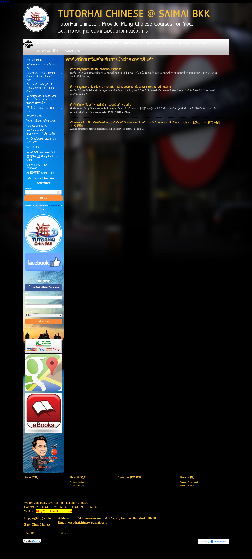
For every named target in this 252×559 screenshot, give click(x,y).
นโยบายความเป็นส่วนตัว (54, 206)
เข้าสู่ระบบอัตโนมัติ (31, 311)
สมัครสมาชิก (29, 332)
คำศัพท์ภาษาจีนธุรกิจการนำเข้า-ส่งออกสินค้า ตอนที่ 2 (100, 105)
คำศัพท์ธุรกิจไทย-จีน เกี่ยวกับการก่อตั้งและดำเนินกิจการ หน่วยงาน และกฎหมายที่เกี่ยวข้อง (120, 87)
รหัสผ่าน (28, 302)
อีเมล (26, 293)
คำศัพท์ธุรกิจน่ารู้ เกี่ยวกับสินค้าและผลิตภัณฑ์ (95, 69)
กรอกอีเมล (28, 188)
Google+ (4, 1)
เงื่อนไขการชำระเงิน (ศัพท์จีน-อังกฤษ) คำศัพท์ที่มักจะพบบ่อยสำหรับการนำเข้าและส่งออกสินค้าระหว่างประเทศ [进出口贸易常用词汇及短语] (145, 124)
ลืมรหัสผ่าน (28, 327)
